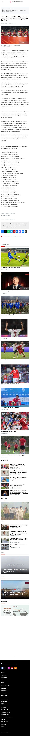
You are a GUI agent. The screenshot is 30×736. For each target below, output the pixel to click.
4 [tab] (17, 575)
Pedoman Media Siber (7, 717)
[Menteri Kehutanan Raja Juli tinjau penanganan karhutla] (5, 527)
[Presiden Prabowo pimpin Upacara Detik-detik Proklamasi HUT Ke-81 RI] (5, 540)
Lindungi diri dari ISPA (10, 652)
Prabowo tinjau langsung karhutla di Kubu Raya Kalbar (14, 520)
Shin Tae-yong (17, 237)
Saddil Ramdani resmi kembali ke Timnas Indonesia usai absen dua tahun (12, 383)
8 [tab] (20, 599)
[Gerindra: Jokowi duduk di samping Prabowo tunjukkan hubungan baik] (5, 466)
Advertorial (4, 701)
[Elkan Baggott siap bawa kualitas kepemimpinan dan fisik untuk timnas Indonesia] (15, 397)
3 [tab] (15, 575)
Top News (4, 498)
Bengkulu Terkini (5, 685)
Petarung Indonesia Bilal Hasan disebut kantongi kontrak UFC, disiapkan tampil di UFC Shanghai (19, 492)
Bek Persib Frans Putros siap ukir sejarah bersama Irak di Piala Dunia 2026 (12, 266)
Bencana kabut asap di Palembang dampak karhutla (14, 570)
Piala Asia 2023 (8, 237)
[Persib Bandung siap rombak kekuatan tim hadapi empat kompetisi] (15, 304)
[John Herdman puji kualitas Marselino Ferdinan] (14, 328)
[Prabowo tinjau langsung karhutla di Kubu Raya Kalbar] (15, 510)
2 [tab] (13, 575)
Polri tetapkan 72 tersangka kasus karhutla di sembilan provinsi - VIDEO (14, 594)
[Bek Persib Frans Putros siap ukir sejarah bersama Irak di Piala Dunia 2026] (15, 257)
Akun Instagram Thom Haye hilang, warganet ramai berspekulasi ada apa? (17, 485)
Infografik (4, 601)
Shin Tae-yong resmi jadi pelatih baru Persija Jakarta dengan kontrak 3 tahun (13, 290)
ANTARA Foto (4, 721)
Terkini (3, 672)
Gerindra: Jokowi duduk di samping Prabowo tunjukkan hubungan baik (17, 466)
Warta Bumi (4, 695)
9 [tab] (22, 599)
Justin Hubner (6, 239)
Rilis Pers (3, 703)
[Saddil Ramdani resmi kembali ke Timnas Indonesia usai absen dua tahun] (15, 373)
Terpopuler (4, 460)
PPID (2, 726)
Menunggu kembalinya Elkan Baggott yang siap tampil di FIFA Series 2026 (14, 430)
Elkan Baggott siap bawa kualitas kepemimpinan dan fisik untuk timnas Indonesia (15, 406)
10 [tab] (24, 599)
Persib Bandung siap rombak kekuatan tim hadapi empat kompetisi (13, 314)
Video (3, 577)
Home (5, 9)
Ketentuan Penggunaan (7, 709)
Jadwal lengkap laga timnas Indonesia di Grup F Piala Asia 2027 (14, 359)
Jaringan (3, 707)
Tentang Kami (5, 714)
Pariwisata (4, 690)
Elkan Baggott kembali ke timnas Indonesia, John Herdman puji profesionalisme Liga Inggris (15, 454)
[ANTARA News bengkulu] (16, 1)
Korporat (3, 724)
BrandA (3, 719)
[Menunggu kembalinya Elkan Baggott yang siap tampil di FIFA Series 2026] (15, 421)
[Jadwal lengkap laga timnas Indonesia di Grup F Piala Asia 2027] (15, 350)
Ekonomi (3, 688)
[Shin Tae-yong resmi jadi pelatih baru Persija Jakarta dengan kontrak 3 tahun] (15, 281)
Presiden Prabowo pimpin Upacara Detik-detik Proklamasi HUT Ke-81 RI (19, 540)
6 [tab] (16, 599)
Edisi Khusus (4, 699)
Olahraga (11, 9)
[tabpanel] (15, 565)
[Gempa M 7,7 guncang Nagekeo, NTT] (5, 547)
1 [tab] (11, 575)
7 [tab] (18, 599)
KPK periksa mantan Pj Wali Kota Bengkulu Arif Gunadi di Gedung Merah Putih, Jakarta (18, 472)
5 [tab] (19, 575)
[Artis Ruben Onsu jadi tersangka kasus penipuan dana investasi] (5, 479)
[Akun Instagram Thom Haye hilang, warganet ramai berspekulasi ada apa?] (5, 486)
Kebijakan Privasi (5, 712)
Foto (2, 552)
